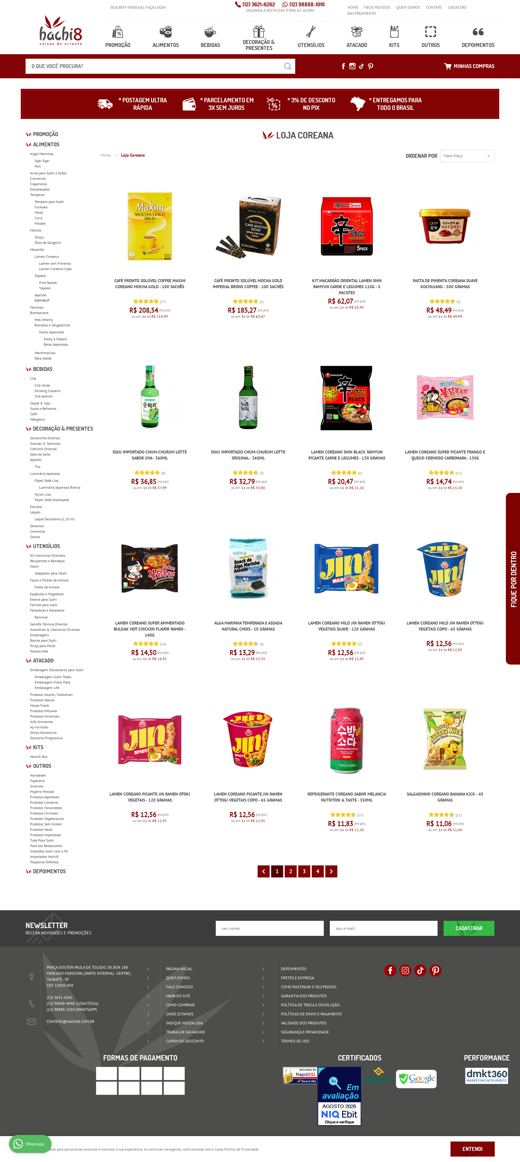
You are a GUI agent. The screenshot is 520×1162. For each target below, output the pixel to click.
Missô (39, 212)
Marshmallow (45, 352)
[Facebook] (343, 66)
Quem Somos (408, 7)
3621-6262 (259, 4)
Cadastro (457, 7)
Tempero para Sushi (49, 201)
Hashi (34, 566)
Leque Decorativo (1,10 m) (54, 519)
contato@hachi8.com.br (70, 1021)
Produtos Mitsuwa (43, 711)
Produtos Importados (45, 835)
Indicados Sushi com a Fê (49, 851)
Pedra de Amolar (47, 587)
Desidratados (40, 189)
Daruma (36, 506)
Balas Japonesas (56, 344)
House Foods (39, 705)
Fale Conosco (179, 986)
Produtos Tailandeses (46, 807)
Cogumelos (38, 184)
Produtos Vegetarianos (47, 818)
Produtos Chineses (44, 813)
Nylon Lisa (43, 494)
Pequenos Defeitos (44, 862)
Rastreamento (362, 13)
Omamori (37, 526)
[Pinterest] (370, 66)
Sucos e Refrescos (43, 408)
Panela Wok (39, 651)
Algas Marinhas (42, 153)
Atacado (357, 45)
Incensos (36, 786)
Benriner (41, 617)
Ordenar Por (421, 155)
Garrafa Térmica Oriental (49, 624)
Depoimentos (478, 45)
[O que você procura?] (287, 66)
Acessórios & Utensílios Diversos (55, 629)
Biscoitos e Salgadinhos (52, 325)
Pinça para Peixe (42, 645)
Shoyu (39, 237)
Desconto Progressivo (46, 738)
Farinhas (36, 307)
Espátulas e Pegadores (47, 594)
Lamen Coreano (47, 256)
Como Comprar (180, 1005)
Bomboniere (39, 312)
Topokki (40, 275)
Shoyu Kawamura (43, 732)
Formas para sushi (43, 605)
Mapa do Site (178, 995)
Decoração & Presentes (259, 45)
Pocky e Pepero (55, 339)
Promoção (117, 45)
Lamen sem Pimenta (55, 263)
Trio (37, 466)
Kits (394, 45)
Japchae (40, 295)
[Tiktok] (361, 66)
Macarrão (37, 249)
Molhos (35, 230)
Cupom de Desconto (185, 1041)
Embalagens (39, 635)
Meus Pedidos (377, 7)
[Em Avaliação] (339, 1096)
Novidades (38, 775)
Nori (38, 166)
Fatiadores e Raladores (47, 610)
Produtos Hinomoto (44, 716)
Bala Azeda (43, 358)
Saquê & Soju (40, 403)
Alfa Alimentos (41, 721)
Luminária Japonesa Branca (59, 487)
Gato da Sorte (40, 454)
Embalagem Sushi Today (53, 676)
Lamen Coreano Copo (55, 268)
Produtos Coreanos (44, 802)
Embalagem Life (47, 687)
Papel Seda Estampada (52, 499)
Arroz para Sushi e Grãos (48, 173)
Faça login (155, 7)
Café (33, 414)
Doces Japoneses (51, 332)
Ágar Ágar (42, 160)
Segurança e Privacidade (305, 1032)
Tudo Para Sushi (42, 840)
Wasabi (40, 223)
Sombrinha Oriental (45, 438)
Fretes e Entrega (297, 977)
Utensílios (311, 45)
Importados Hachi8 (44, 856)
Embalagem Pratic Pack (52, 682)
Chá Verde (42, 385)
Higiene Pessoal (42, 791)
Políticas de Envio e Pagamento (311, 1014)
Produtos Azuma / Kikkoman (51, 694)
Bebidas (210, 45)
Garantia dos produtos (304, 995)
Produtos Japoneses (44, 797)
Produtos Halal (41, 829)
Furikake (41, 207)
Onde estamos (179, 1014)
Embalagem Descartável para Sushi (57, 670)
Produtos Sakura (42, 700)
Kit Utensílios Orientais (47, 555)
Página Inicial (179, 968)
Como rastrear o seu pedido (308, 986)
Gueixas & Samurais (45, 443)
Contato (434, 7)
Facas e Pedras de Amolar (49, 580)
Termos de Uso (295, 1041)
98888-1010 (307, 4)
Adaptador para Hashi (51, 573)
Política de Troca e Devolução (310, 1005)
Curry (39, 218)
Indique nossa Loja (184, 1023)
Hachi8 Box (39, 756)
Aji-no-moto (39, 727)
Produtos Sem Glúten (46, 824)
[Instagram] (352, 66)
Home (353, 7)
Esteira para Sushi (43, 599)
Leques (35, 512)
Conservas (38, 178)
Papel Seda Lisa (46, 480)
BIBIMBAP (42, 300)
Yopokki (45, 288)
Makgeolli (37, 419)
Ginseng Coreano (47, 390)
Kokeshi (36, 459)
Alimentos (166, 45)
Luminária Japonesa (45, 473)
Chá (33, 378)
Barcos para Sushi (43, 640)
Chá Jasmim (44, 396)
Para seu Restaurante (46, 845)
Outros (431, 45)
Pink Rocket (48, 282)
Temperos (37, 194)
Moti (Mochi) (44, 319)
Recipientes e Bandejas (47, 561)
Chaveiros (37, 531)
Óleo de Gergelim (48, 242)
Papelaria (37, 780)
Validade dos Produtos (304, 1023)
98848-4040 (61, 1003)
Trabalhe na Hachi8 (185, 1032)
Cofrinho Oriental (43, 449)
